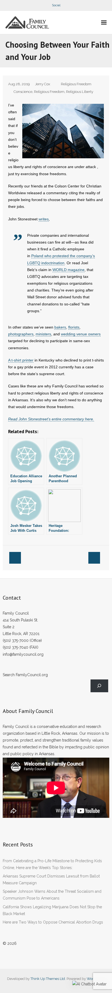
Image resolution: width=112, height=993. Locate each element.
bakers (60, 327)
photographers (20, 334)
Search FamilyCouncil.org (25, 675)
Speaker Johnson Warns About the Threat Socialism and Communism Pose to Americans (52, 894)
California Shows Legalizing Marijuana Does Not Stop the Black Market (52, 910)
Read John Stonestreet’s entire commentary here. (51, 419)
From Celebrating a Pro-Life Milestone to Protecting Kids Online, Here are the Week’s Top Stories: (52, 864)
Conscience (23, 92)
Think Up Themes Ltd (47, 979)
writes (44, 219)
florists (73, 327)
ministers (43, 334)
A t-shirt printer (20, 360)
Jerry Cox (42, 84)
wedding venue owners (81, 334)
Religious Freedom (76, 84)
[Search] (99, 685)
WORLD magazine (68, 270)
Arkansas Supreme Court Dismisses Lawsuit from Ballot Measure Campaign (51, 879)
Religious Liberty (79, 92)
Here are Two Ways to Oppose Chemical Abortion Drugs (53, 922)
